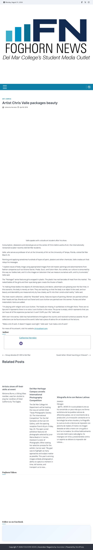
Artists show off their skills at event (12, 388)
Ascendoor (61, 547)
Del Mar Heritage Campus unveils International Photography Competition (38, 394)
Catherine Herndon (11, 107)
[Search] (89, 87)
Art (3, 99)
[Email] (21, 343)
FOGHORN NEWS (30, 547)
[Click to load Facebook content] (46, 533)
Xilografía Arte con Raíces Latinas (73, 397)
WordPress (79, 547)
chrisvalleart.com (40, 328)
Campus (8, 99)
